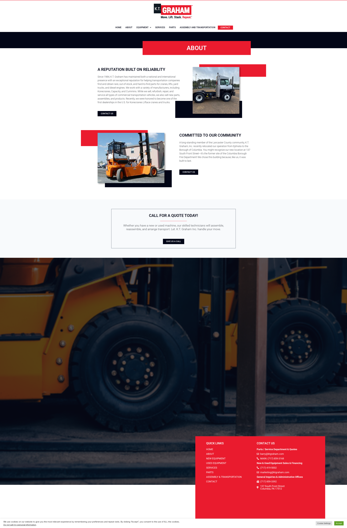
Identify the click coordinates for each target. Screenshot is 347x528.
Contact (225, 27)
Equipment (142, 27)
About (129, 27)
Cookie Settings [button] (324, 523)
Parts (172, 27)
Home (118, 27)
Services (160, 27)
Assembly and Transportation (197, 27)
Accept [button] (339, 523)
